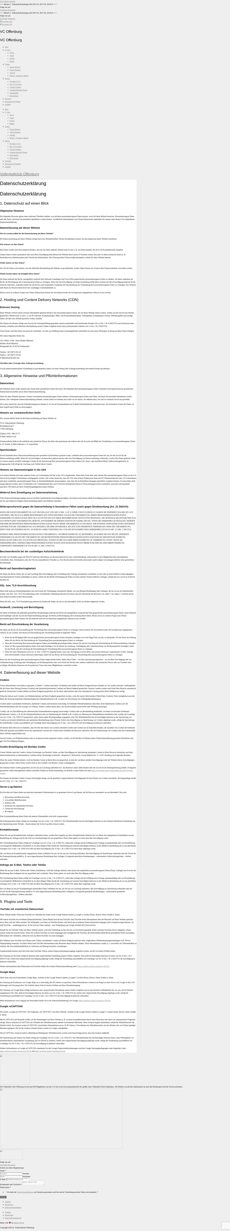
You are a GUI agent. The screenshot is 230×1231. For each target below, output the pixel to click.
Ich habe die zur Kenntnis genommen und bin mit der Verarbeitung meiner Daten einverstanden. (52, 1192)
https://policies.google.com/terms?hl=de (50, 1051)
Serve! (3, 1197)
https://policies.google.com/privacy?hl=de (93, 966)
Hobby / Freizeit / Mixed (19, 76)
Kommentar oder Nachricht (11, 1184)
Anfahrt (8, 104)
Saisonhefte (14, 93)
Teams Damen (15, 70)
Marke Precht (19, 1223)
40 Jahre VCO (15, 81)
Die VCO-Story (16, 84)
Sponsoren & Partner (13, 102)
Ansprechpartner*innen (18, 90)
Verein (7, 79)
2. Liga (7, 50)
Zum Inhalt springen (7, 1)
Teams (7, 64)
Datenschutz (5, 1187)
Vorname (25, 1174)
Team (12, 56)
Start (6, 47)
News (12, 53)
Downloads (14, 96)
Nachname (26, 1176)
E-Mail (3, 1179)
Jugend (12, 73)
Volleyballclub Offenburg (19, 174)
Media (12, 61)
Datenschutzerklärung (25, 1192)
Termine (8, 99)
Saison (12, 58)
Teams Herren (15, 67)
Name (3, 1171)
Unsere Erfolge (15, 87)
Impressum (9, 1205)
